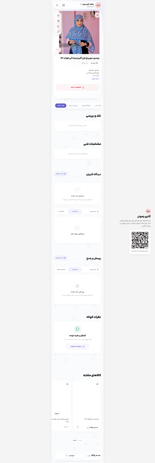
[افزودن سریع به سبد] (77, 427)
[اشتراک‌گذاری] (58, 21)
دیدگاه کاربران (86, 105)
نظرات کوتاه (60, 105)
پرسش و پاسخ (73, 105)
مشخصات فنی (99, 105)
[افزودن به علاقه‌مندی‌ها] (58, 15)
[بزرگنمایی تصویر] (58, 31)
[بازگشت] (97, 15)
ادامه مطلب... (95, 79)
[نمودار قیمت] (58, 26)
